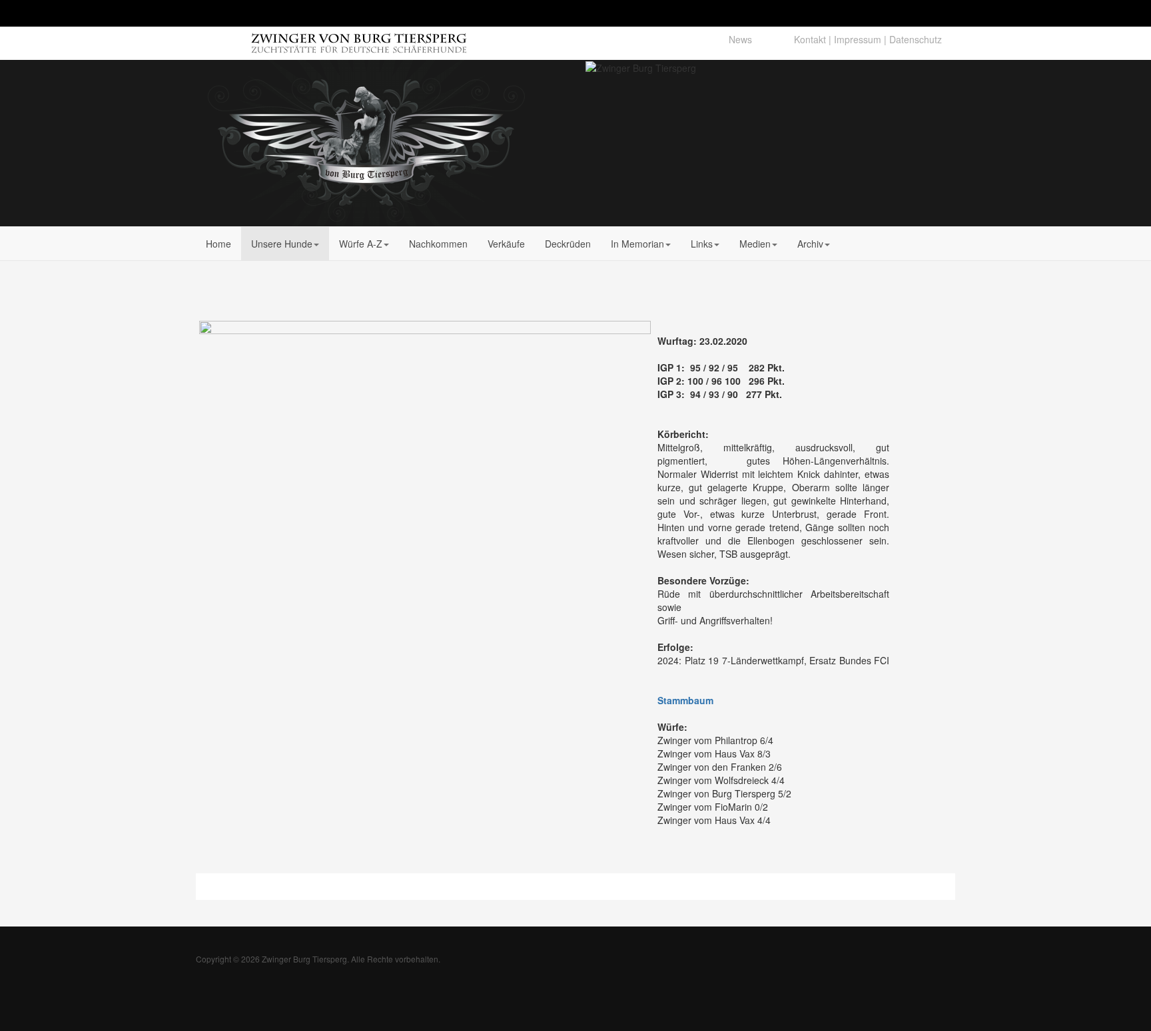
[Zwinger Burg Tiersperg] (366, 143)
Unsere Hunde (281, 243)
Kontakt (810, 39)
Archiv (810, 243)
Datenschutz (915, 39)
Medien (755, 243)
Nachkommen (438, 243)
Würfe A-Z (360, 243)
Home (218, 243)
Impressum (857, 39)
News (740, 39)
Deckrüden (568, 243)
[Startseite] (304, 38)
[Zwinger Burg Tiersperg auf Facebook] (773, 39)
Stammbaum (685, 700)
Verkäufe (506, 243)
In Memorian (637, 243)
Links (702, 243)
